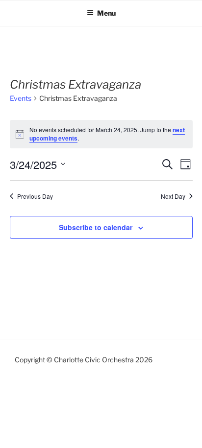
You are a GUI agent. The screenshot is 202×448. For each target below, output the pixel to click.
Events (20, 98)
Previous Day (35, 196)
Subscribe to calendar (95, 227)
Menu (106, 13)
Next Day (173, 196)
